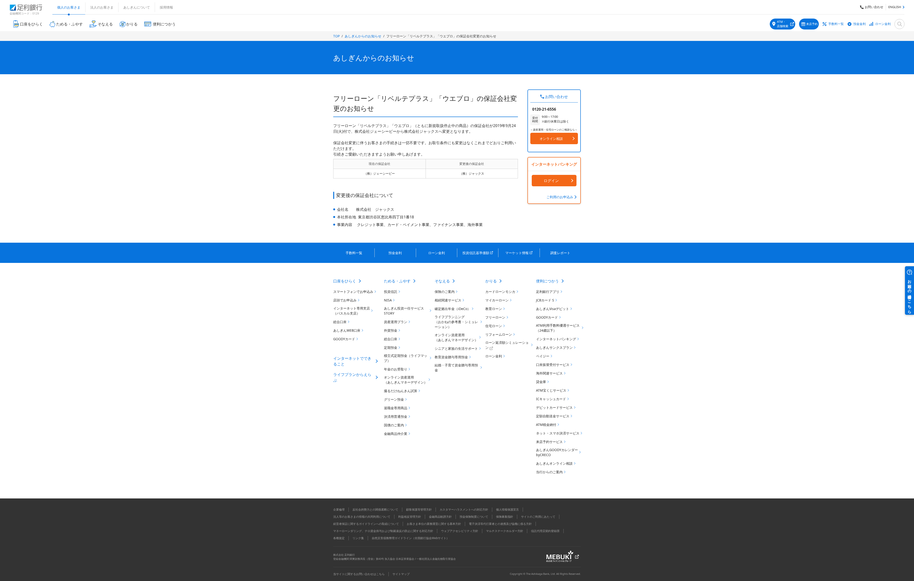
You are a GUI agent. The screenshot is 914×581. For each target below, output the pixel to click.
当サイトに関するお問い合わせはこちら (359, 574)
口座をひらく (344, 281)
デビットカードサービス (554, 407)
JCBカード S (545, 300)
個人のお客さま (68, 7)
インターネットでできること (352, 361)
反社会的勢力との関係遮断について (375, 509)
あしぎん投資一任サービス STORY (404, 310)
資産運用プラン (395, 322)
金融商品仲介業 (395, 433)
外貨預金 (390, 330)
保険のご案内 (445, 291)
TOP (336, 36)
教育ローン (493, 308)
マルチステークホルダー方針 (504, 531)
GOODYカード (344, 339)
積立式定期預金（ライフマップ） (405, 358)
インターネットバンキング (556, 339)
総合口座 (340, 322)
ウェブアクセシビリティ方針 (459, 531)
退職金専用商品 (395, 408)
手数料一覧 (836, 24)
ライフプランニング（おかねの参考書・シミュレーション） (456, 322)
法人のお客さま (102, 7)
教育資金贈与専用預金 (451, 357)
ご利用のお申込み (559, 197)
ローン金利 (883, 24)
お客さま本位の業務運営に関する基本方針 (434, 524)
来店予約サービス (549, 441)
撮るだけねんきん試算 (400, 391)
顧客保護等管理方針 (419, 509)
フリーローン (495, 317)
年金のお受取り (395, 369)
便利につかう (547, 281)
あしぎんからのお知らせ (363, 36)
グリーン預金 (394, 399)
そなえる (442, 281)
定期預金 (390, 347)
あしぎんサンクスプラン (554, 347)
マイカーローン (497, 300)
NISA (388, 300)
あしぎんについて (136, 7)
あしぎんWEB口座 (346, 330)
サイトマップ (401, 574)
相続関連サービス (448, 300)
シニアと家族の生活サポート (456, 348)
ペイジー (542, 356)
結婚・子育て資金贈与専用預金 (456, 367)
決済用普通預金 (395, 416)
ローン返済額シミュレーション (507, 345)
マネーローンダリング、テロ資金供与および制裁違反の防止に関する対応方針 (383, 531)
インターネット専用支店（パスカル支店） (351, 310)
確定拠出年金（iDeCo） (453, 308)
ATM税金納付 (546, 424)
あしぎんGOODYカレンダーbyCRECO (557, 452)
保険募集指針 (504, 517)
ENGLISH (894, 7)
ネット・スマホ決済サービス (557, 433)
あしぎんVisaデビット (552, 308)
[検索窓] (899, 24)
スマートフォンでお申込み (353, 291)
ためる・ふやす (397, 281)
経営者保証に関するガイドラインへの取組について (366, 524)
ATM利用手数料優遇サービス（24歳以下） (558, 328)
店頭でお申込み (345, 300)
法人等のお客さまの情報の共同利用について (361, 517)
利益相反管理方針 (409, 517)
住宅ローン (493, 326)
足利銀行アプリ (547, 291)
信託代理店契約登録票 (545, 531)
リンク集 (358, 538)
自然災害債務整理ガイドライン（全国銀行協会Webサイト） (410, 538)
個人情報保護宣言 (507, 509)
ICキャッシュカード (551, 399)
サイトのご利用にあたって (538, 517)
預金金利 (859, 24)
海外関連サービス (549, 373)
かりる (491, 281)
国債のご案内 (394, 425)
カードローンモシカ (500, 291)
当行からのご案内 (549, 472)
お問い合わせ (874, 7)
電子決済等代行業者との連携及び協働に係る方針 (500, 524)
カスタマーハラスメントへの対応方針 (464, 509)
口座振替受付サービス (552, 364)
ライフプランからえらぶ (352, 377)
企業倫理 (339, 509)
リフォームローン (498, 334)
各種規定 (339, 538)
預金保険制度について (474, 517)
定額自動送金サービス (552, 416)
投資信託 (390, 291)
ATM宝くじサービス (551, 390)
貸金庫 (541, 381)
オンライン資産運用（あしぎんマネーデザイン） (405, 379)
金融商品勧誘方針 (440, 517)
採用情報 (166, 7)
